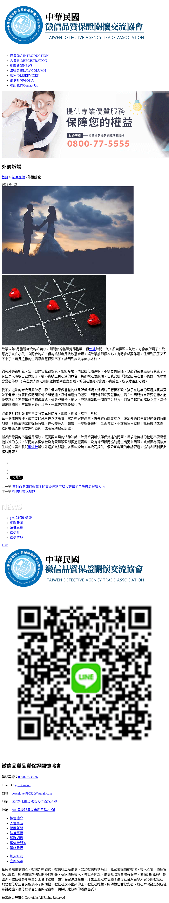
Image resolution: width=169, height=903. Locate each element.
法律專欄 (28, 70)
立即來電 (16, 861)
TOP (5, 545)
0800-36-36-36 (28, 777)
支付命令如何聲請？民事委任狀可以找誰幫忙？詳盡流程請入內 (58, 486)
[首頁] (75, 44)
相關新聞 (21, 65)
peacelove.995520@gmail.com (32, 793)
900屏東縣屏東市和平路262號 (33, 810)
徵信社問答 (22, 80)
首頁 (5, 177)
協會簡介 (29, 55)
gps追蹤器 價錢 (21, 518)
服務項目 (24, 75)
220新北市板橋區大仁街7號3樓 (34, 801)
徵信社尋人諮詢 (23, 491)
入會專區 (28, 60)
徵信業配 (16, 537)
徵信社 (33, 447)
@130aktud (23, 785)
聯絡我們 (24, 85)
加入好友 (16, 856)
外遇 (92, 349)
